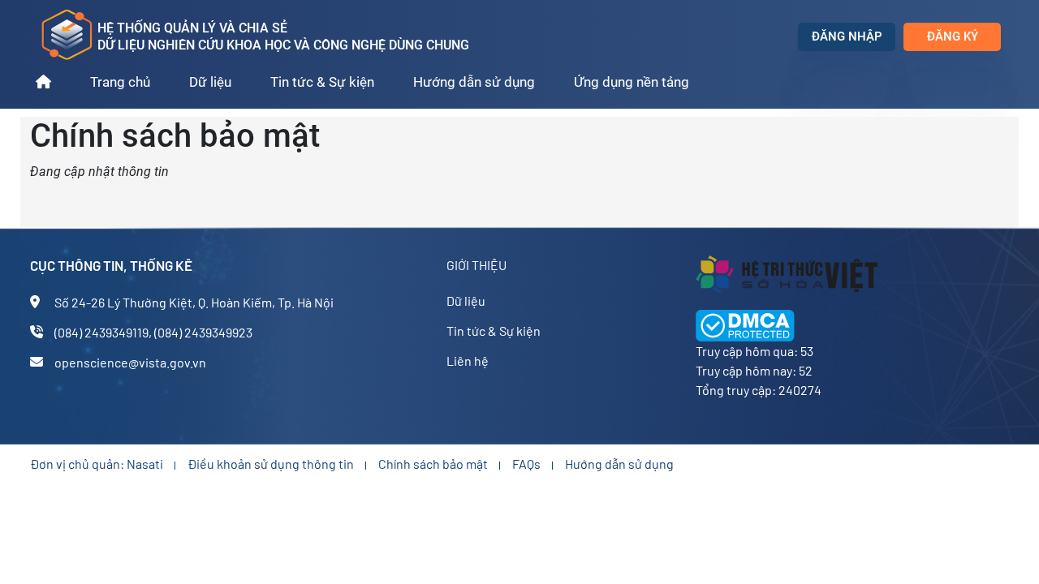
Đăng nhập (847, 36)
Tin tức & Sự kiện (322, 82)
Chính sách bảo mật (433, 463)
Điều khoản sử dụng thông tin (271, 463)
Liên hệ (467, 360)
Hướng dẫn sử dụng (474, 82)
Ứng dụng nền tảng (631, 82)
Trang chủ (120, 82)
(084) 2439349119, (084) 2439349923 (153, 332)
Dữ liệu (210, 82)
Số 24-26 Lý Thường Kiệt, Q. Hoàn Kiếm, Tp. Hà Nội (194, 302)
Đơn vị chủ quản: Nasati (96, 463)
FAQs (526, 463)
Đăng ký (952, 36)
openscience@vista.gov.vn (130, 362)
